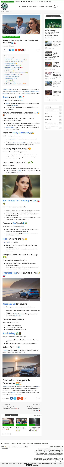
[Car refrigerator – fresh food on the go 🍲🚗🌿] (21, 422)
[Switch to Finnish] (26, 1)
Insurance (13, 139)
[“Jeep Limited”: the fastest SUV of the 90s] (48, 92)
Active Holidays (10, 127)
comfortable (27, 93)
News (42, 6)
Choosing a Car (9, 304)
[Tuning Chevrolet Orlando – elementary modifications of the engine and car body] (48, 53)
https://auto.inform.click (55, 449)
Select (7, 103)
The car (20, 314)
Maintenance (48, 116)
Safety (15, 133)
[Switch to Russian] (37, 1)
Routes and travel (14, 36)
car (10, 89)
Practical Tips (9, 273)
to (20, 207)
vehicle (17, 235)
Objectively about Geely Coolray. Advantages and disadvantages (53, 65)
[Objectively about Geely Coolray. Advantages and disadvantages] (48, 64)
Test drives (48, 6)
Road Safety (8, 333)
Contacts (17, 1)
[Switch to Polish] (34, 1)
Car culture (45, 443)
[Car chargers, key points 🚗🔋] (8, 422)
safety (10, 136)
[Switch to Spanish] (39, 1)
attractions (15, 105)
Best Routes (8, 200)
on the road (17, 315)
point (37, 386)
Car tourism (6, 36)
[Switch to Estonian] (24, 1)
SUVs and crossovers (50, 123)
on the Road (23, 133)
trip (22, 100)
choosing (8, 307)
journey (26, 233)
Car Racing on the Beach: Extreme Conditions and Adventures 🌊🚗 (33, 408)
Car (34, 200)
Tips (4, 238)
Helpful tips (5, 242)
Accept (29, 465)
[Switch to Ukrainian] (42, 1)
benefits (21, 226)
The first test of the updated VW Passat (57, 83)
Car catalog (24, 6)
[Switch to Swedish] (49, 1)
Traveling (4, 89)
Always (20, 170)
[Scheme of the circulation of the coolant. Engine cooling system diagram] (48, 74)
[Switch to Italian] (31, 1)
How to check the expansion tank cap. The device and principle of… (53, 44)
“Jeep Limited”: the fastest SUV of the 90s (57, 93)
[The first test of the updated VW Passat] (48, 83)
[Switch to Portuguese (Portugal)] (47, 1)
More (54, 7)
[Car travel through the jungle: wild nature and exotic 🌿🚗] (34, 422)
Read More (36, 465)
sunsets (13, 392)
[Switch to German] (21, 1)
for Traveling (22, 200)
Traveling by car (6, 386)
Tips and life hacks (34, 6)
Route (5, 97)
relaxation (14, 91)
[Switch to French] (29, 1)
